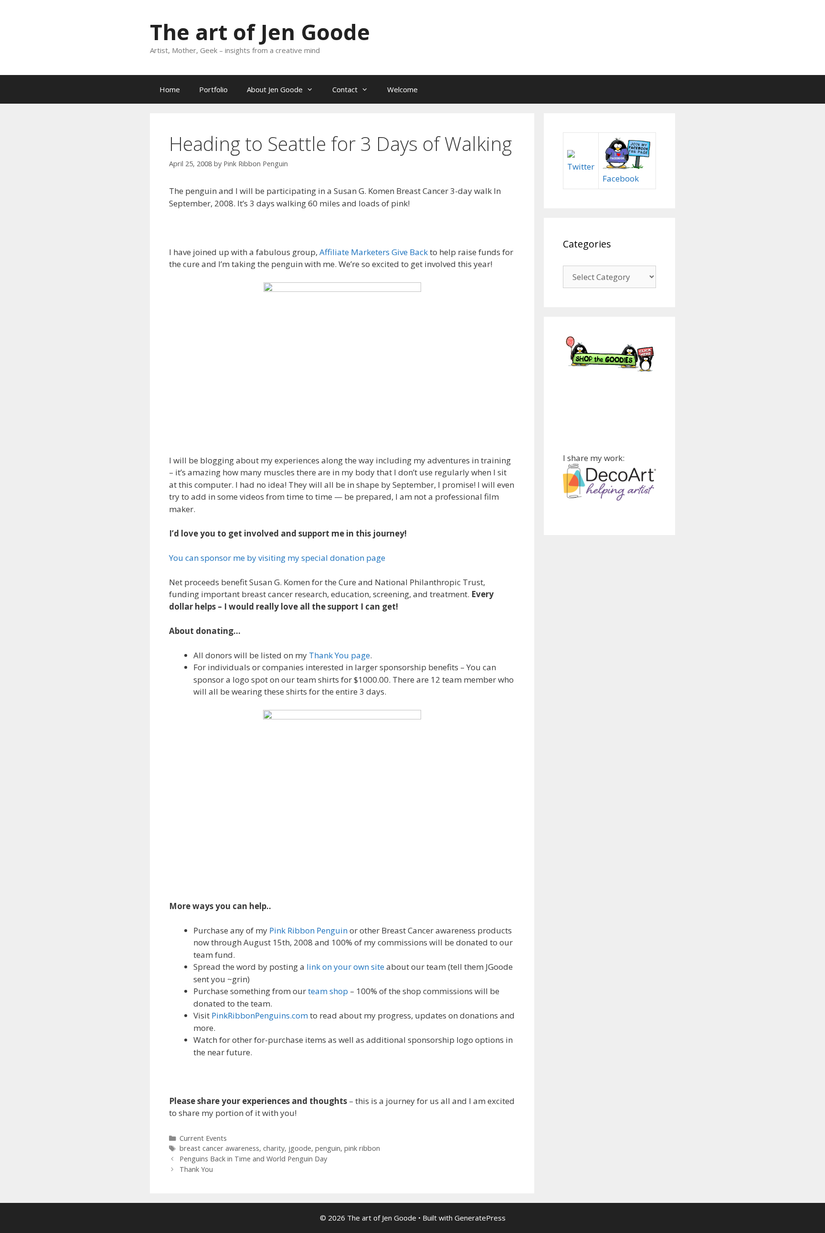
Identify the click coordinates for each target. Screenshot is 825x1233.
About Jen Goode (275, 89)
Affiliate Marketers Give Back (373, 252)
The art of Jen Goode (260, 31)
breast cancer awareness (219, 1148)
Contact (345, 89)
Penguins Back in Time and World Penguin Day (253, 1158)
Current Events (203, 1138)
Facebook (621, 178)
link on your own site (345, 966)
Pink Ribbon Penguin (308, 930)
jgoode (299, 1148)
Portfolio (213, 89)
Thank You (196, 1169)
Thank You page (339, 655)
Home (169, 89)
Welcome (402, 89)
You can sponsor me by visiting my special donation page (277, 557)
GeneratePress (480, 1217)
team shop (328, 991)
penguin (327, 1148)
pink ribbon (362, 1148)
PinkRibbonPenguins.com (260, 1015)
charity (274, 1148)
